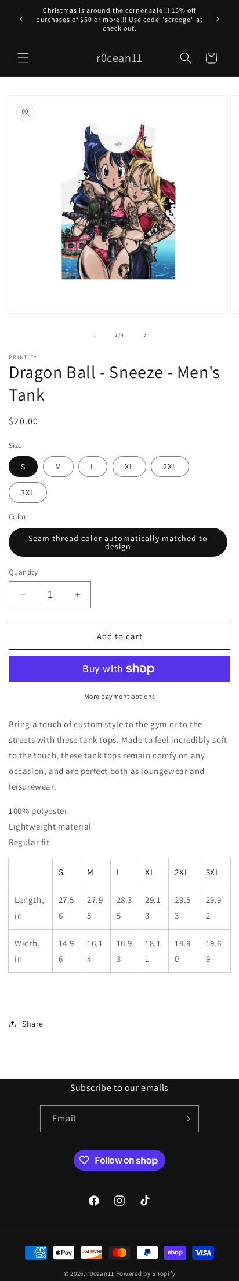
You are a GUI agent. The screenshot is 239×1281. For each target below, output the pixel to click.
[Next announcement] (217, 19)
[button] (23, 58)
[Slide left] (94, 335)
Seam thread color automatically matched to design (118, 542)
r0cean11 (100, 1273)
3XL (28, 492)
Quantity (23, 572)
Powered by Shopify (146, 1273)
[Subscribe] (185, 1118)
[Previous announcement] (21, 19)
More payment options (119, 696)
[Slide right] (145, 335)
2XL (170, 466)
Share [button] (33, 1024)
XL (129, 466)
